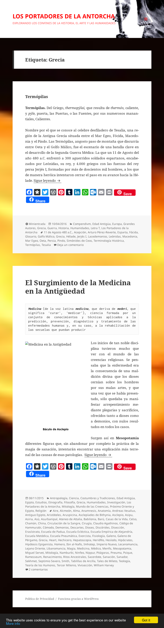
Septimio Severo (49, 561)
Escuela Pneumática (63, 536)
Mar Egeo (31, 240)
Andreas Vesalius (123, 511)
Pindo (61, 240)
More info (13, 623)
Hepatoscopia (82, 540)
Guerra (52, 228)
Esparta (122, 232)
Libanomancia (56, 548)
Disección (117, 527)
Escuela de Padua (53, 532)
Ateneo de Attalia (70, 519)
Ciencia (74, 498)
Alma (76, 511)
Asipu (129, 515)
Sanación (109, 557)
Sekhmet (31, 561)
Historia (63, 228)
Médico (96, 548)
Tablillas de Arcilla (83, 561)
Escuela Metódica (37, 536)
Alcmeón (65, 511)
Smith (65, 561)
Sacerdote (94, 557)
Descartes (77, 527)
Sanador (122, 557)
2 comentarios (38, 569)
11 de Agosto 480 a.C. (58, 232)
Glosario (30, 236)
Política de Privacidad (39, 599)
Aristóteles (54, 515)
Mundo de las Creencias (92, 506)
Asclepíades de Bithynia (95, 515)
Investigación (116, 502)
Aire (55, 511)
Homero (59, 544)
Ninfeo (79, 552)
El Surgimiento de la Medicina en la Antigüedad (78, 287)
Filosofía (69, 502)
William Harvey (104, 565)
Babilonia (90, 519)
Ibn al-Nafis (74, 544)
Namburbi (66, 552)
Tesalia (46, 245)
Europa (117, 224)
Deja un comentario (70, 245)
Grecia (41, 228)
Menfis (106, 548)
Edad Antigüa (101, 224)
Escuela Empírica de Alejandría (111, 532)
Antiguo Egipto (35, 515)
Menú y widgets (145, 24)
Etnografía (55, 502)
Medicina (83, 548)
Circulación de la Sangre (63, 523)
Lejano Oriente (35, 548)
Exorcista (85, 536)
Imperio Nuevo (107, 544)
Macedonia (129, 236)
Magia (71, 548)
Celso (132, 519)
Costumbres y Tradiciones (97, 498)
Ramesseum (33, 557)
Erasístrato (32, 532)
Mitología (68, 506)
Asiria (29, 519)
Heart (52, 540)
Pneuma (116, 552)
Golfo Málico (46, 236)
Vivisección (85, 565)
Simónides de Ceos (79, 240)
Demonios (62, 527)
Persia (52, 240)
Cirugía (87, 523)
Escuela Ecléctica (77, 532)
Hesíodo (111, 540)
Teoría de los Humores (40, 565)
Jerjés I (81, 236)
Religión (40, 511)
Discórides (103, 527)
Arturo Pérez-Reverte (102, 232)
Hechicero (64, 540)
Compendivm (82, 224)
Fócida (133, 232)
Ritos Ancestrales (74, 557)
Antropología (58, 498)
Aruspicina (70, 515)
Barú (101, 519)
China (42, 523)
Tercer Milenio (66, 565)
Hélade (71, 236)
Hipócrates (125, 540)
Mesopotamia (122, 548)
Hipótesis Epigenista (39, 544)
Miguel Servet (34, 552)
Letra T (95, 228)
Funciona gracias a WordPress (78, 599)
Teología (124, 561)
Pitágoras (102, 552)
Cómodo (48, 527)
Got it (146, 619)
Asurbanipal (49, 519)
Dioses (89, 527)
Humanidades (79, 228)
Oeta (43, 240)
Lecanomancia (127, 544)
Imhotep (89, 544)
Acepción (80, 232)
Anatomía (104, 511)
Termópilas (36, 96)
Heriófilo (98, 540)
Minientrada (37, 224)
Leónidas (115, 236)
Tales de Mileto (107, 561)
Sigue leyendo (47, 180)
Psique (127, 552)
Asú (36, 519)
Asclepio (117, 515)
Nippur (90, 552)
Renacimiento (52, 557)
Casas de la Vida (117, 519)
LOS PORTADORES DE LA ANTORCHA (64, 16)
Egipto (29, 502)
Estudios (41, 502)
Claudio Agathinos (105, 523)
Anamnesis (88, 511)
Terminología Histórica (109, 240)
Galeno (111, 536)
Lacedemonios (97, 236)
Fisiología (98, 536)
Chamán (30, 523)
